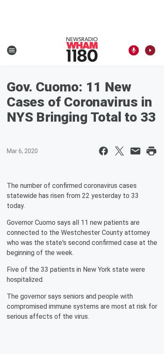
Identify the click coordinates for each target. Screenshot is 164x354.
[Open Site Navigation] (12, 50)
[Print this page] (151, 151)
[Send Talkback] (134, 50)
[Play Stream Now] (150, 50)
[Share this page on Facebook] (103, 151)
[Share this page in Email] (135, 151)
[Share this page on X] (119, 151)
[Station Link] (82, 50)
